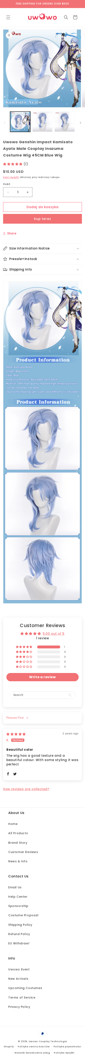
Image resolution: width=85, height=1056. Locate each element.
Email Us (15, 887)
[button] (8, 17)
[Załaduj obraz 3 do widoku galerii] (64, 122)
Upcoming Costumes (25, 988)
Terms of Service (21, 997)
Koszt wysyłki (11, 177)
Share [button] (12, 233)
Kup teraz (42, 219)
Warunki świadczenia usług (32, 1052)
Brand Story (17, 843)
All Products (18, 833)
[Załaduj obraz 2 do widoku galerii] (42, 122)
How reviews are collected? (26, 789)
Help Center (18, 897)
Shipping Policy (20, 925)
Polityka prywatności (67, 1046)
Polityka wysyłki (64, 1052)
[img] (16, 734)
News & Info (18, 861)
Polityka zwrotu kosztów (34, 1046)
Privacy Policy (19, 1007)
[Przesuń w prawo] (80, 122)
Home (13, 824)
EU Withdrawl (18, 943)
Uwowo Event (19, 969)
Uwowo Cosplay (39, 1041)
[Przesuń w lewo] (4, 122)
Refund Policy (19, 934)
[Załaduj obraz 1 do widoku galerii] (20, 122)
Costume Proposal (23, 915)
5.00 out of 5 (54, 633)
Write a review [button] (42, 677)
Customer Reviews (23, 852)
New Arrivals (18, 979)
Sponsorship (18, 906)
